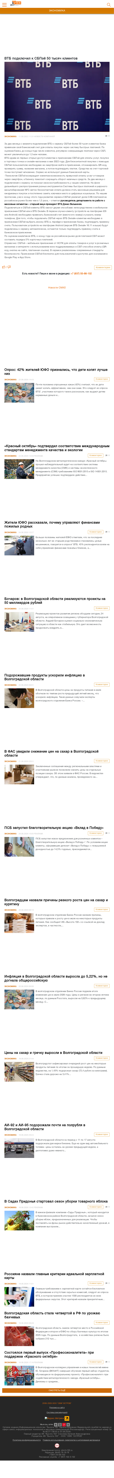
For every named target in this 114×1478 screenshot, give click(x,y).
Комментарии (103, 268)
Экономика (10, 136)
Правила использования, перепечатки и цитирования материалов (71, 1440)
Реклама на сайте (57, 1407)
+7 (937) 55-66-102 (81, 274)
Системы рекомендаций (57, 1412)
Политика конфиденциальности (27, 1440)
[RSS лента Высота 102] (68, 1424)
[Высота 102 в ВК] (55, 1424)
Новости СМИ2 (57, 288)
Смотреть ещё (57, 1390)
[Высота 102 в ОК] (60, 1424)
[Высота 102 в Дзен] (64, 1424)
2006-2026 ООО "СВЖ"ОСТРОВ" (57, 1403)
